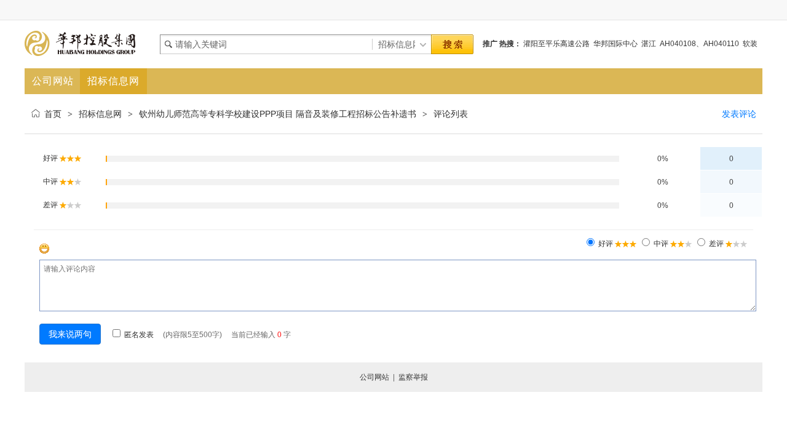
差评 (716, 243)
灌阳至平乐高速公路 (556, 43)
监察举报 (413, 377)
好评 (605, 243)
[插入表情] (44, 248)
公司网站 (374, 377)
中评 (661, 243)
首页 (52, 114)
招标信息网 (100, 114)
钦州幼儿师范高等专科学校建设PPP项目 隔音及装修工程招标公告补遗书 (277, 114)
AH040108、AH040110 (699, 43)
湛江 (648, 43)
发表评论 (739, 114)
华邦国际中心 (615, 43)
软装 (750, 43)
